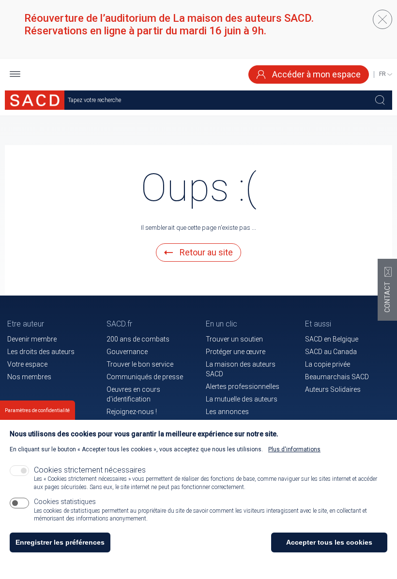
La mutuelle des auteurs (241, 399)
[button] (15, 75)
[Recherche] (380, 100)
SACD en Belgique (331, 339)
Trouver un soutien (234, 339)
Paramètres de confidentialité (37, 410)
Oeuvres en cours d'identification (133, 394)
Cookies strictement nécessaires (90, 470)
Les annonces (227, 412)
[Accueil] (34, 100)
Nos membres (29, 377)
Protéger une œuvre (235, 352)
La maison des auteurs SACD (240, 369)
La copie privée (327, 364)
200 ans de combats (138, 339)
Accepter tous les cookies (329, 542)
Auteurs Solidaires (333, 389)
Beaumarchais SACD (337, 377)
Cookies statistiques (65, 501)
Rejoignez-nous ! (132, 412)
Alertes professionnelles (242, 386)
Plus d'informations (294, 449)
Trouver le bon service (140, 364)
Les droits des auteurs (41, 352)
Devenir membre (32, 339)
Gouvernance (127, 352)
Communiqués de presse (145, 377)
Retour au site (205, 252)
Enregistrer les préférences (60, 542)
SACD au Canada (331, 352)
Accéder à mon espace (315, 74)
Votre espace (27, 364)
